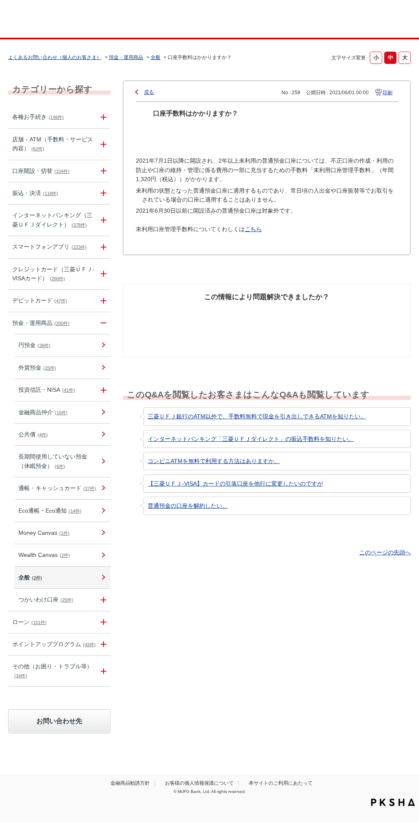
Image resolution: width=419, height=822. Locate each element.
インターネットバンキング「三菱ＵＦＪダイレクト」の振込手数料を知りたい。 (251, 439)
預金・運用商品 (126, 57)
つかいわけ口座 (45, 599)
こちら (253, 229)
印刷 (387, 92)
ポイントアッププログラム (54, 644)
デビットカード (39, 300)
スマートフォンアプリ (49, 246)
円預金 (34, 345)
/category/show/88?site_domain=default (102, 171)
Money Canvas (44, 532)
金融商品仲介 (43, 412)
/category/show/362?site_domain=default (102, 274)
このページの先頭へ (385, 552)
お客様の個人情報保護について (199, 783)
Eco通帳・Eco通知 (49, 510)
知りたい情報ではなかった (366, 317)
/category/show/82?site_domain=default (102, 323)
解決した (147, 312)
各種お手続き (38, 117)
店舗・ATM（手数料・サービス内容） (52, 144)
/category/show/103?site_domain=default (102, 622)
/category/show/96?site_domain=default (102, 390)
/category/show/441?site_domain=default (102, 644)
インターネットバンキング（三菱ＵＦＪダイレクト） (52, 219)
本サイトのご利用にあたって (281, 783)
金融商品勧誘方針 (130, 783)
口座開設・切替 (41, 171)
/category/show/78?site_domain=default (102, 671)
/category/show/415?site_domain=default (102, 600)
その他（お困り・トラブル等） (52, 670)
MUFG (56, 19)
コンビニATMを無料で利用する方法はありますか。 (214, 461)
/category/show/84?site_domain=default (102, 220)
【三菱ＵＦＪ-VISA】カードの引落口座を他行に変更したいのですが (235, 483)
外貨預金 (37, 367)
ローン (29, 622)
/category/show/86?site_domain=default (102, 117)
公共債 (33, 434)
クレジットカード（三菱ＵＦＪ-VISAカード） (53, 274)
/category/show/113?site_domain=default (102, 144)
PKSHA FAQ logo (393, 802)
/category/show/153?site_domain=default (102, 247)
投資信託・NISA (46, 389)
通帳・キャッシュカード (57, 488)
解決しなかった (297, 312)
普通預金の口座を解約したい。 (188, 505)
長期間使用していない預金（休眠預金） (52, 461)
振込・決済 (35, 193)
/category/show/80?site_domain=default (102, 193)
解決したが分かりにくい (228, 317)
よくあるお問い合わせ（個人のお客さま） (54, 57)
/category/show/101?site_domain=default (102, 300)
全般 (155, 57)
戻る (149, 92)
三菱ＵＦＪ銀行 (366, 20)
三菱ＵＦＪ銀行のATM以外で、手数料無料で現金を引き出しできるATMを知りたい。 (257, 416)
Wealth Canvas (44, 555)
